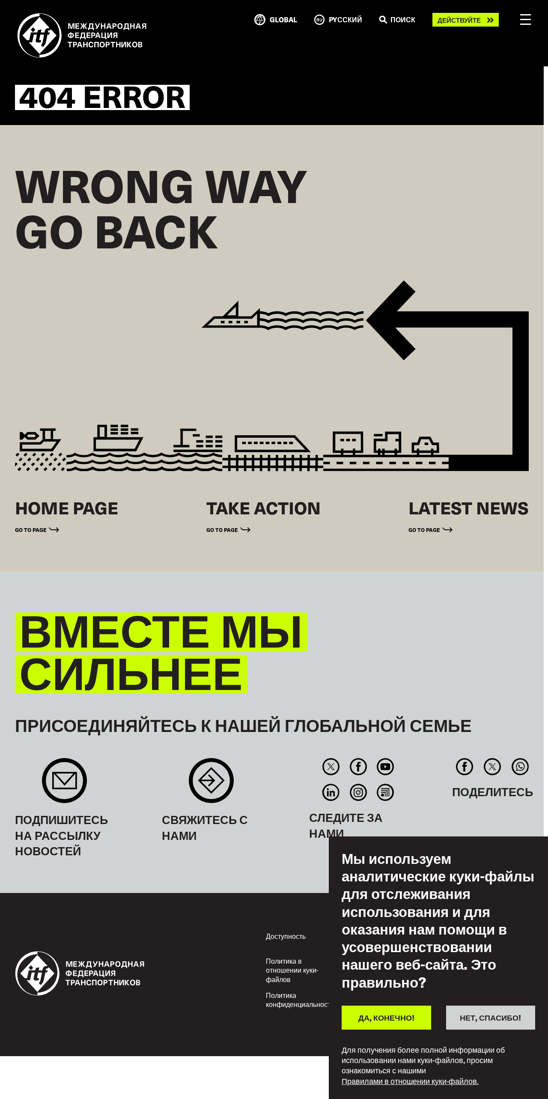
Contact (211, 785)
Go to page (31, 529)
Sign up (64, 785)
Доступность (286, 936)
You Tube (385, 766)
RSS (385, 792)
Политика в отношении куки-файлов (292, 970)
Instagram (358, 792)
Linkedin (331, 792)
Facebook (358, 766)
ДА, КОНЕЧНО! (386, 1017)
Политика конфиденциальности (300, 999)
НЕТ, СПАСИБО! (490, 1017)
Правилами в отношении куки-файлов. (410, 1081)
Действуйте (459, 19)
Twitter (331, 766)
